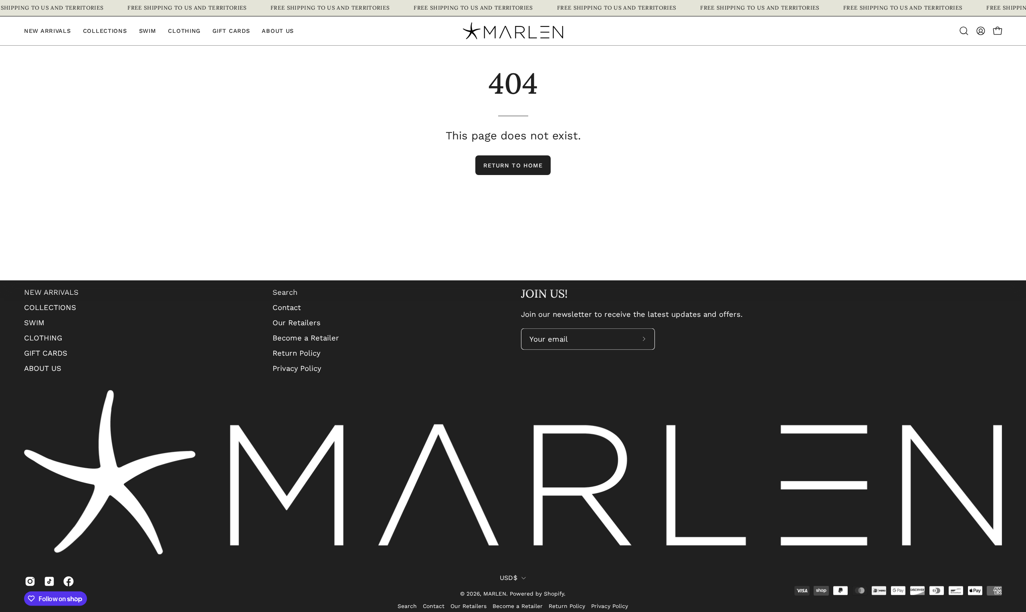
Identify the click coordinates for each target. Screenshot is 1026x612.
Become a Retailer (306, 337)
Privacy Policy (297, 368)
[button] (184, 30)
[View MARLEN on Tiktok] (47, 581)
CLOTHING (43, 337)
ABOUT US (42, 368)
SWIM (34, 322)
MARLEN (494, 593)
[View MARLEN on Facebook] (67, 581)
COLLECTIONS (50, 307)
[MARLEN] (513, 30)
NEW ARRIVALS (51, 292)
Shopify (554, 593)
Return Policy (296, 352)
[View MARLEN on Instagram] (28, 581)
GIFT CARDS (45, 352)
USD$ (508, 577)
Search (285, 292)
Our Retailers (297, 322)
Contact (287, 307)
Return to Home (513, 165)
